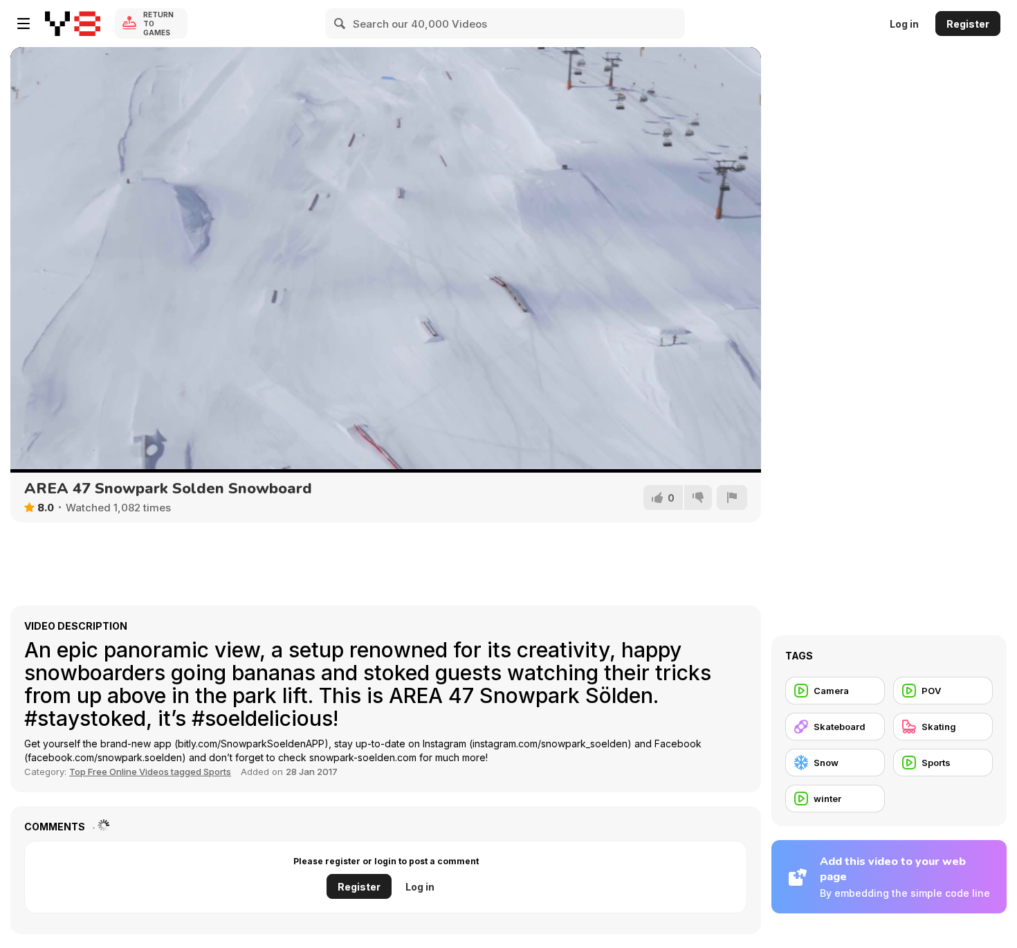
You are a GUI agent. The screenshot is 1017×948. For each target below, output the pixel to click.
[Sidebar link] (23, 23)
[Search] (340, 23)
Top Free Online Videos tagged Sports (150, 771)
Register (967, 24)
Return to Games (158, 23)
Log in (904, 24)
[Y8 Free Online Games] (72, 23)
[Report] (732, 497)
